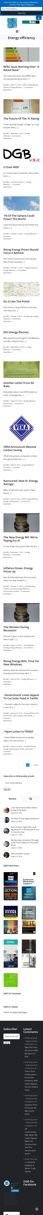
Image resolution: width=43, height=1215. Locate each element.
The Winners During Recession (16, 628)
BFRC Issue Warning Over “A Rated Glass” (21, 68)
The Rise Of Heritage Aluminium (25, 818)
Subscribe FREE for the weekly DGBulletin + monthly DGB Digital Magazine (21, 3)
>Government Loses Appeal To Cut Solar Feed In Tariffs (21, 696)
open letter (29, 749)
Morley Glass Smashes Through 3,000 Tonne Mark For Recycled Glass (25, 842)
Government (7, 403)
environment (8, 591)
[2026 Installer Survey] (6, 853)
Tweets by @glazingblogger (15, 1012)
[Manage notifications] (37, 1209)
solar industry (18, 716)
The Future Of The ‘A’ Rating (21, 118)
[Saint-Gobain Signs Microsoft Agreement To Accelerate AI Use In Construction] (6, 829)
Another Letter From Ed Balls (18, 384)
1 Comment (16, 184)
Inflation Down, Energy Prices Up (18, 569)
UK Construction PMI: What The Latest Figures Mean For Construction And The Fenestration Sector (31, 1141)
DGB (7, 85)
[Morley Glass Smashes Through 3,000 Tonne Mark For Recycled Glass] (6, 842)
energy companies (31, 268)
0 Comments (21, 270)
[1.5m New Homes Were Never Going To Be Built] (6, 809)
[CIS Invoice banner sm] (31, 21)
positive (16, 591)
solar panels (28, 716)
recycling (6, 467)
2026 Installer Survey (20, 853)
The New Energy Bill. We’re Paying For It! (20, 538)
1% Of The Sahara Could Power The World (18, 217)
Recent (12, 798)
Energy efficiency (16, 87)
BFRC (25, 85)
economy (13, 589)
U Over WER (11, 167)
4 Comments (16, 136)
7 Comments (28, 87)
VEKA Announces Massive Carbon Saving (19, 448)
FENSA (22, 749)
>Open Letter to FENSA (18, 731)
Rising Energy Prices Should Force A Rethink (20, 251)
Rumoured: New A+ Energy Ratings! (20, 482)
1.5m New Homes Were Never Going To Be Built (24, 808)
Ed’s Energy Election (16, 332)
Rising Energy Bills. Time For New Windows (21, 662)
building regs (28, 316)
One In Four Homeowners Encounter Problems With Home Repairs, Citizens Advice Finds (31, 1080)
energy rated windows (11, 501)
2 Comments (18, 403)
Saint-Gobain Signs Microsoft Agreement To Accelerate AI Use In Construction (25, 829)
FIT (38, 713)
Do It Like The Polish (16, 301)
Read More (7, 90)
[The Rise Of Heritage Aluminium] (6, 818)
